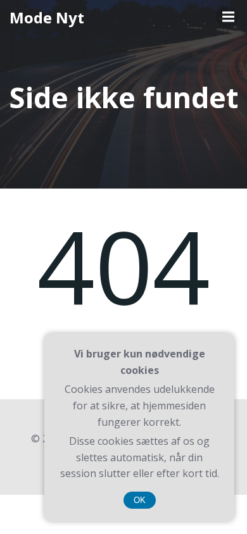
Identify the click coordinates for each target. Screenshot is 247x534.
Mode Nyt (47, 17)
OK (140, 500)
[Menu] (227, 17)
